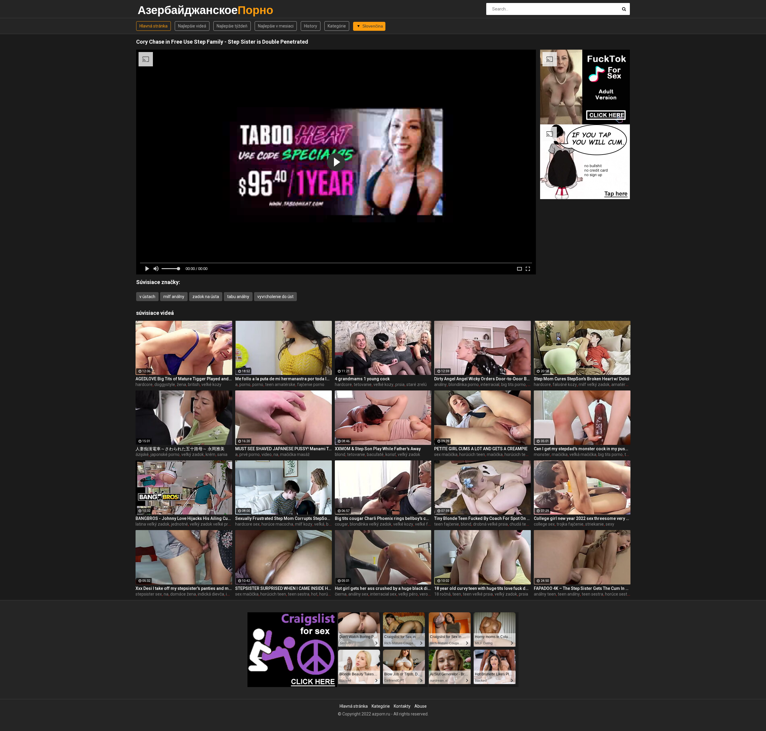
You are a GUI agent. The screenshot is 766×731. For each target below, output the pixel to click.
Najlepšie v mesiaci (276, 26)
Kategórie (337, 26)
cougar (341, 524)
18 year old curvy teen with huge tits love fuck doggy (482, 588)
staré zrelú (416, 384)
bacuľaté (375, 454)
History (310, 26)
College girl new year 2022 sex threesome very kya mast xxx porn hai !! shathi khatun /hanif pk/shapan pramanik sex (582, 518)
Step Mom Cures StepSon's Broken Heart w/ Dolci (581, 378)
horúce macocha (277, 524)
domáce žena (183, 594)
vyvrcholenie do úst (275, 296)
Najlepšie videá (192, 26)
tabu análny (238, 296)
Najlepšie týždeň (232, 26)
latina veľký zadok (152, 524)
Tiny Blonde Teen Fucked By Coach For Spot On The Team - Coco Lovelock (482, 518)
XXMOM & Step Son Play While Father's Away (378, 448)
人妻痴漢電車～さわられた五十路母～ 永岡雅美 (180, 448)
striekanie (594, 524)
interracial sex (383, 594)
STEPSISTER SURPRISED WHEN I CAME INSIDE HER (283, 588)
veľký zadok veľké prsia (211, 524)
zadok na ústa (205, 296)
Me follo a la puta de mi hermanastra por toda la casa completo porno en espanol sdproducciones (283, 378)
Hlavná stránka (153, 26)
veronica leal (431, 594)
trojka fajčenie (570, 524)
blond (340, 454)
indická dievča (211, 594)
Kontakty (402, 706)
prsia (400, 384)
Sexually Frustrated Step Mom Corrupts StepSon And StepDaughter (283, 518)
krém (210, 454)
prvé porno (249, 454)
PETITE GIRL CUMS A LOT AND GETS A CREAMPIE (481, 448)
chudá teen (520, 524)
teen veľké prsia (478, 594)
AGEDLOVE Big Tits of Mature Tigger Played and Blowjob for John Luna (184, 378)
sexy (610, 524)
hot (314, 594)
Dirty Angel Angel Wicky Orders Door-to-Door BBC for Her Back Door (482, 378)
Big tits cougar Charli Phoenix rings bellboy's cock (383, 518)
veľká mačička (582, 454)
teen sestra (298, 594)
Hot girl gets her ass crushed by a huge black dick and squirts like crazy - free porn (383, 588)
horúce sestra (618, 594)
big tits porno (513, 384)
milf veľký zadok (594, 384)
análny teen (545, 594)
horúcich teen (472, 454)
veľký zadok (192, 454)
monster (542, 454)
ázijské (142, 454)
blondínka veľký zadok (370, 524)
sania (222, 454)
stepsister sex (149, 594)
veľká (319, 524)
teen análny (569, 594)
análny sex (358, 594)
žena (181, 384)
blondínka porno (464, 384)
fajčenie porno (310, 384)
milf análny (173, 296)
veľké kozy (211, 384)
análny (440, 384)
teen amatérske (280, 384)
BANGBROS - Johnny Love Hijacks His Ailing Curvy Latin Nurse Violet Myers (184, 518)
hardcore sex (247, 524)
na (275, 454)
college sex (544, 524)
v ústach (147, 296)
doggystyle (164, 384)
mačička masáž (295, 454)
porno (244, 384)
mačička (495, 454)
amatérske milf (625, 384)
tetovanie (363, 384)
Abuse (420, 706)
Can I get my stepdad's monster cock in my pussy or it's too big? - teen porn (582, 448)
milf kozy (303, 524)
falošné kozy (565, 384)
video (267, 454)
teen (456, 594)
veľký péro (408, 594)
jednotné (179, 524)
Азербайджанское (153, 10)
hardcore (144, 384)
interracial (490, 384)
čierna (340, 594)
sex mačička (446, 454)
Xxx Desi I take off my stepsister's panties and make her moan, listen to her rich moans (184, 588)
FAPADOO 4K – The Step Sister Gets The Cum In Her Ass (582, 588)
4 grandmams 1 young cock (362, 378)
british (194, 384)
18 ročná (442, 594)
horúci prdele (331, 594)
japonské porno (165, 454)
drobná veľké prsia (490, 524)
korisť (390, 454)
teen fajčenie (446, 524)
